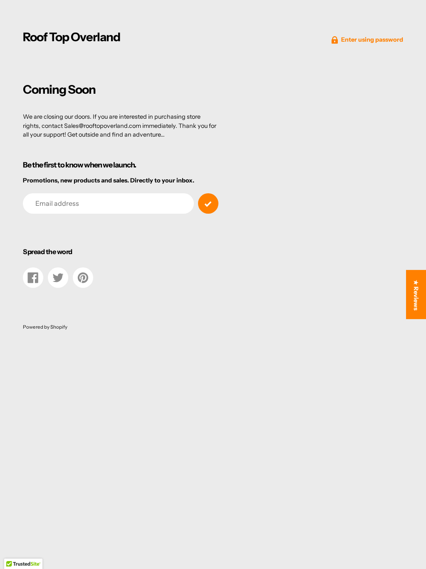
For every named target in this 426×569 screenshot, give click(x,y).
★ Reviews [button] (416, 295)
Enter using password (372, 39)
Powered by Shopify (45, 327)
